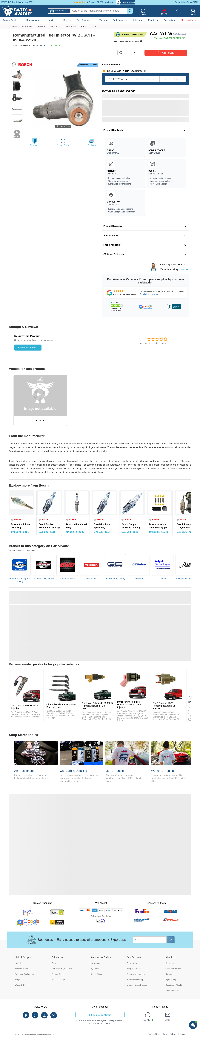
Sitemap (181, 1034)
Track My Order (21, 968)
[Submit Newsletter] (171, 939)
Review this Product (28, 347)
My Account (95, 963)
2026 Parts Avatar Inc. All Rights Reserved (35, 1035)
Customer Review (173, 968)
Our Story (169, 963)
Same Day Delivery (135, 979)
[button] (59, 10)
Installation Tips (58, 979)
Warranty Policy (21, 985)
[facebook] (26, 1015)
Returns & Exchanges (24, 974)
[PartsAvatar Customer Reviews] (124, 2)
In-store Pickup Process (137, 985)
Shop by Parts (133, 963)
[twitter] (35, 1015)
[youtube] (53, 1015)
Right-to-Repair (172, 979)
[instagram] (44, 1015)
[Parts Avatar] (24, 10)
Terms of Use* (154, 1034)
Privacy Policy (169, 1034)
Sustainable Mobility (174, 985)
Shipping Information (136, 974)
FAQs (17, 979)
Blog (54, 963)
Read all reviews (147, 294)
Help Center (20, 963)
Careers (168, 974)
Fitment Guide (58, 974)
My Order (94, 968)
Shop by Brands (134, 968)
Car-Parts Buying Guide (62, 968)
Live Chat (184, 269)
